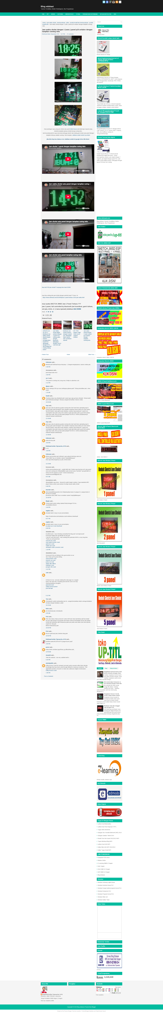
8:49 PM (48, 486)
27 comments (70, 34)
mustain (48, 489)
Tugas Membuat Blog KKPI (105, 841)
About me (44, 17)
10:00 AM (48, 402)
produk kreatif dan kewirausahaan (79, 22)
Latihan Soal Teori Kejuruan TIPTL (107, 826)
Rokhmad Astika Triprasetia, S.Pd (56, 446)
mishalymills (49, 663)
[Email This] (46, 315)
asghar (48, 510)
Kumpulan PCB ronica (104, 857)
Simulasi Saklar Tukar (104, 899)
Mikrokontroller (69, 14)
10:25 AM (48, 605)
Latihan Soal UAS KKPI (104, 844)
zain (47, 572)
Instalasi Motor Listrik (105, 14)
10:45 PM (48, 497)
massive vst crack (51, 560)
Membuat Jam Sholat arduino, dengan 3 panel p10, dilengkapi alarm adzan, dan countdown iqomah (67, 335)
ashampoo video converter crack (54, 547)
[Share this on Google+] (50, 311)
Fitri (47, 616)
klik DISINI (77, 309)
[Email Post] (43, 315)
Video (115, 14)
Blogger (94, 1007)
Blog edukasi (47, 6)
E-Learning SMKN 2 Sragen (105, 863)
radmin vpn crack (50, 545)
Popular (100, 668)
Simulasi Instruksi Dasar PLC (106, 885)
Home (43, 14)
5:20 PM (48, 659)
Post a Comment (48, 676)
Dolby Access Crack (51, 670)
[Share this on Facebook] (46, 311)
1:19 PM (48, 549)
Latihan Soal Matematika (104, 824)
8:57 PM (48, 518)
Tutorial (78, 14)
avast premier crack (51, 558)
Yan (47, 599)
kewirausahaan (61, 22)
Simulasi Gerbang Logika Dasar (106, 882)
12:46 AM (48, 434)
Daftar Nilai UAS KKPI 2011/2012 (106, 847)
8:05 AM (48, 613)
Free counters (99, 995)
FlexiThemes (64, 1011)
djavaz (48, 386)
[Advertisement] (109, 189)
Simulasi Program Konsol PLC (106, 894)
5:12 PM (48, 595)
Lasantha (78, 1011)
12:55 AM (48, 651)
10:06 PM (48, 635)
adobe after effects (51, 563)
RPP (48, 14)
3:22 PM (48, 569)
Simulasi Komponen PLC (104, 891)
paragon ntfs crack (51, 567)
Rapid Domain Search (101, 1011)
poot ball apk (49, 588)
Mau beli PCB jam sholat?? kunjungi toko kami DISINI (56, 287)
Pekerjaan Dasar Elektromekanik (90, 14)
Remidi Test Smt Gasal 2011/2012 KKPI (108, 838)
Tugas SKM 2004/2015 (104, 829)
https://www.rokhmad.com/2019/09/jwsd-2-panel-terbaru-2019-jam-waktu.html (63, 297)
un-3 (47, 378)
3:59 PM (48, 643)
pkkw (67, 22)
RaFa (47, 608)
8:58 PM (48, 528)
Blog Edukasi (101, 875)
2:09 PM (48, 374)
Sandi (47, 396)
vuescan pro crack (51, 540)
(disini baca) (73, 129)
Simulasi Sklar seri (103, 897)
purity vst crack (50, 562)
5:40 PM (48, 367)
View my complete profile (47, 1000)
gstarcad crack (50, 585)
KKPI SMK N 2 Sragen (104, 872)
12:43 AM (48, 418)
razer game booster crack (53, 542)
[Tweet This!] (48, 311)
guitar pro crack (50, 544)
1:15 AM (48, 392)
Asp (47, 405)
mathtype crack (50, 565)
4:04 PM (48, 442)
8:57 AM (48, 476)
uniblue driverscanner (52, 586)
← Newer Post (45, 354)
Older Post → (92, 354)
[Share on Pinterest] (53, 311)
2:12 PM (48, 382)
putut (47, 647)
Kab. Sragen (101, 866)
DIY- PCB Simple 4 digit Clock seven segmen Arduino (77, 334)
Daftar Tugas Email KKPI (104, 850)
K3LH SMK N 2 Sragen (104, 869)
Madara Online (102, 860)
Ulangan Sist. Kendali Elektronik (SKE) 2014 (109, 832)
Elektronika (60, 14)
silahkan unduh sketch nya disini (81, 135)
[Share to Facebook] (51, 315)
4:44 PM (48, 450)
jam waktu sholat (51, 22)
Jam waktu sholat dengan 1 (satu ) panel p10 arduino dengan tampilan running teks (67, 30)
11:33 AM (48, 463)
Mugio (47, 501)
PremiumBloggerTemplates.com (88, 1011)
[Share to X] (49, 315)
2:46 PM (48, 672)
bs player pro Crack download (54, 526)
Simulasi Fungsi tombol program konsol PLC (109, 888)
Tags (106, 668)
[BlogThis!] (48, 315)
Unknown (48, 362)
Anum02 (48, 655)
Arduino (53, 14)
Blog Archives (113, 668)
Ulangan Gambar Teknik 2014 (106, 835)
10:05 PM (48, 627)
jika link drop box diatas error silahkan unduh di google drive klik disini (68, 139)
